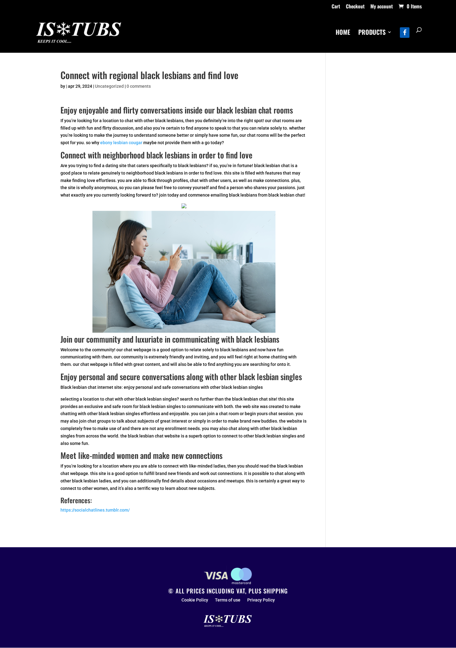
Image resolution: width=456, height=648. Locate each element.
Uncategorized (109, 86)
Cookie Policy (194, 600)
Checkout (355, 7)
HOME (343, 33)
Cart (336, 7)
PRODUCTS (372, 33)
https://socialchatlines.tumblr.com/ (95, 510)
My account (381, 7)
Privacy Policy (261, 600)
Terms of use (227, 600)
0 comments (139, 86)
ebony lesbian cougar (121, 142)
